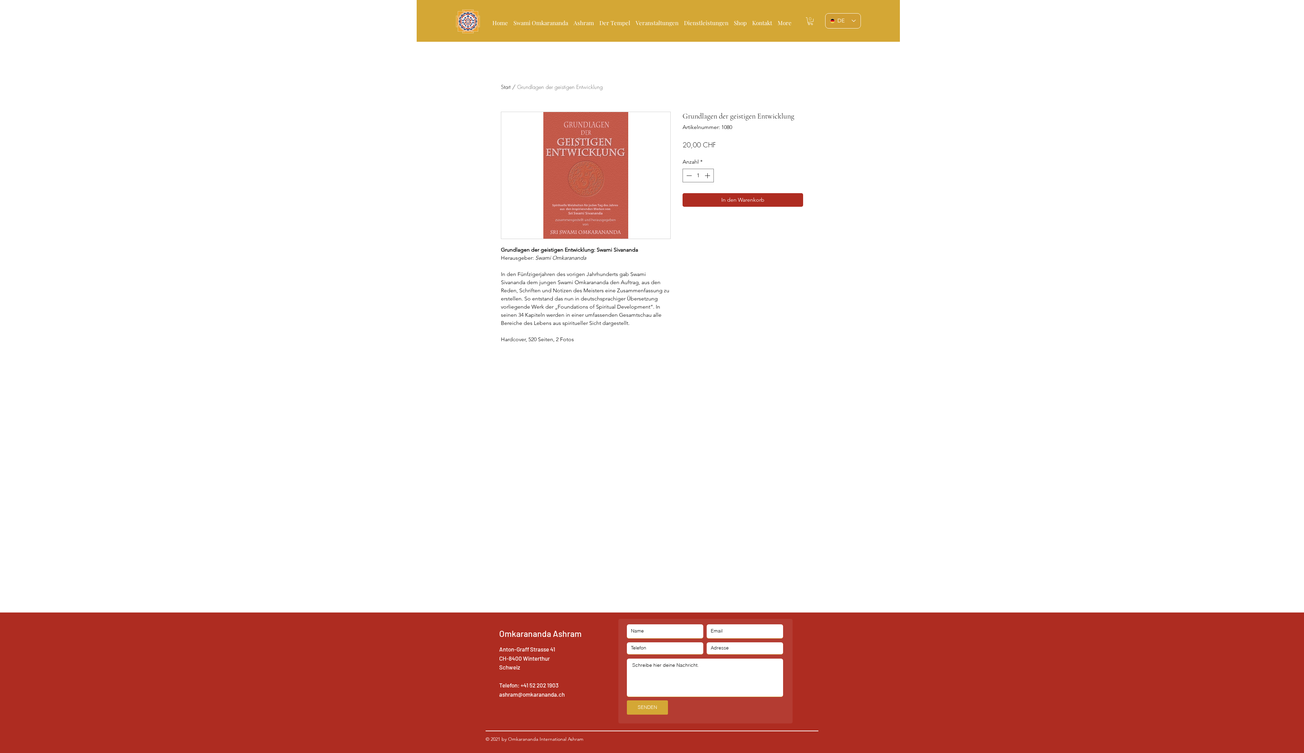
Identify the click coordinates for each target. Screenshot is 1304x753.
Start (505, 87)
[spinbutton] (698, 175)
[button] (615, 20)
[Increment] (708, 175)
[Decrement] (688, 175)
